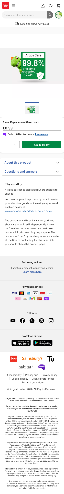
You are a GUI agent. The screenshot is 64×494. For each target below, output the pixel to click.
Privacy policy (49, 374)
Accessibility (14, 374)
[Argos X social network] (32, 321)
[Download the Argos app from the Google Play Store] (43, 345)
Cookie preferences (43, 378)
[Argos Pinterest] (41, 321)
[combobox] (24, 14)
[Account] (43, 6)
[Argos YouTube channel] (13, 321)
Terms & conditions (33, 382)
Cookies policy (19, 378)
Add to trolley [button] (42, 144)
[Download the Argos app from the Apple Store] (21, 345)
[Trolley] (58, 6)
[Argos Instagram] (51, 321)
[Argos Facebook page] (22, 321)
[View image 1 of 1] (32, 110)
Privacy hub (31, 374)
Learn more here (32, 271)
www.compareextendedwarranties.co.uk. (29, 210)
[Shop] (14, 6)
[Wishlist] (50, 6)
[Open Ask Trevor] (58, 14)
